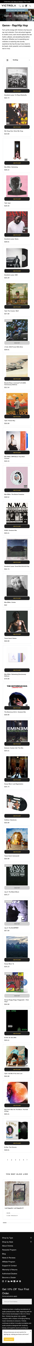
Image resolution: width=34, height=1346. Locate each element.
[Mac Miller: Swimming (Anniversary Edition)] (17, 657)
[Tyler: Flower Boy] (17, 404)
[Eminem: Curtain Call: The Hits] (17, 731)
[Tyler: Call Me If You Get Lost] (17, 1056)
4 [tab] (15, 1222)
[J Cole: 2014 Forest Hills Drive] (17, 330)
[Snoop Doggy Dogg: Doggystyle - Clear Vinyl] (17, 983)
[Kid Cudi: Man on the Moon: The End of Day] (17, 1092)
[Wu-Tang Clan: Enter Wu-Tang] (17, 114)
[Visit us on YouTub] (11, 1281)
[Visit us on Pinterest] (20, 1281)
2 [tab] (8, 1222)
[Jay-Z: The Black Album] (17, 875)
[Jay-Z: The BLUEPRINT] (17, 911)
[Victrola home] (8, 6)
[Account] (23, 6)
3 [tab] (12, 1222)
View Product (12, 1215)
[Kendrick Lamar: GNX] (17, 258)
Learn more (8, 1339)
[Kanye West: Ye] (17, 947)
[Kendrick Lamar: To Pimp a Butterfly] (17, 78)
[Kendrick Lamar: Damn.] (17, 222)
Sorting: (15, 60)
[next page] (27, 1159)
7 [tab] (26, 1222)
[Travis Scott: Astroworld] (17, 839)
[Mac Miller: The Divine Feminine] (17, 477)
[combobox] (20, 6)
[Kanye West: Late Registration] (17, 767)
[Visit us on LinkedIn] (9, 1281)
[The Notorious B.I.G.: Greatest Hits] (17, 695)
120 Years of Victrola (17, 1)
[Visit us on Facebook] (6, 1281)
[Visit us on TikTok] (14, 1281)
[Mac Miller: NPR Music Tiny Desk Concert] (17, 439)
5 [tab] (19, 1222)
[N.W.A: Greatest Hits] (17, 513)
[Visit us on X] (17, 1281)
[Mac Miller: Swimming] (17, 150)
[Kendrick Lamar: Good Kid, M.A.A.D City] (17, 549)
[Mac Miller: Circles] (17, 585)
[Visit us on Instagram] (3, 1281)
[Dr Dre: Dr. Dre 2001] (17, 1020)
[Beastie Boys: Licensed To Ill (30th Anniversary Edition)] (17, 366)
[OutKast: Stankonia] (17, 803)
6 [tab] (22, 1222)
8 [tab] (29, 1222)
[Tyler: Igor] (17, 186)
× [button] (30, 1331)
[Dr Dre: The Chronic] (17, 1130)
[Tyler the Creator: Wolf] (17, 294)
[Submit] (30, 1301)
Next (17, 1220)
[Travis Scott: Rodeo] (17, 621)
